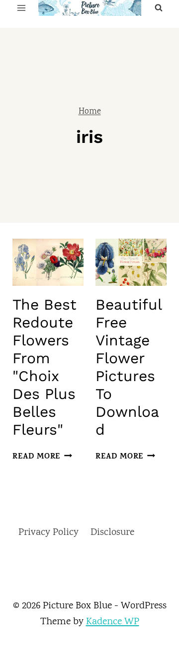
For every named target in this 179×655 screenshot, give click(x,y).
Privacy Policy (48, 532)
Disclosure (112, 532)
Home (90, 112)
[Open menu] (21, 7)
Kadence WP (112, 622)
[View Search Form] (159, 8)
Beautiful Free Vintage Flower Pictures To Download (128, 367)
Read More (40, 457)
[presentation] (48, 262)
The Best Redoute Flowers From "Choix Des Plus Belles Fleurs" (44, 367)
